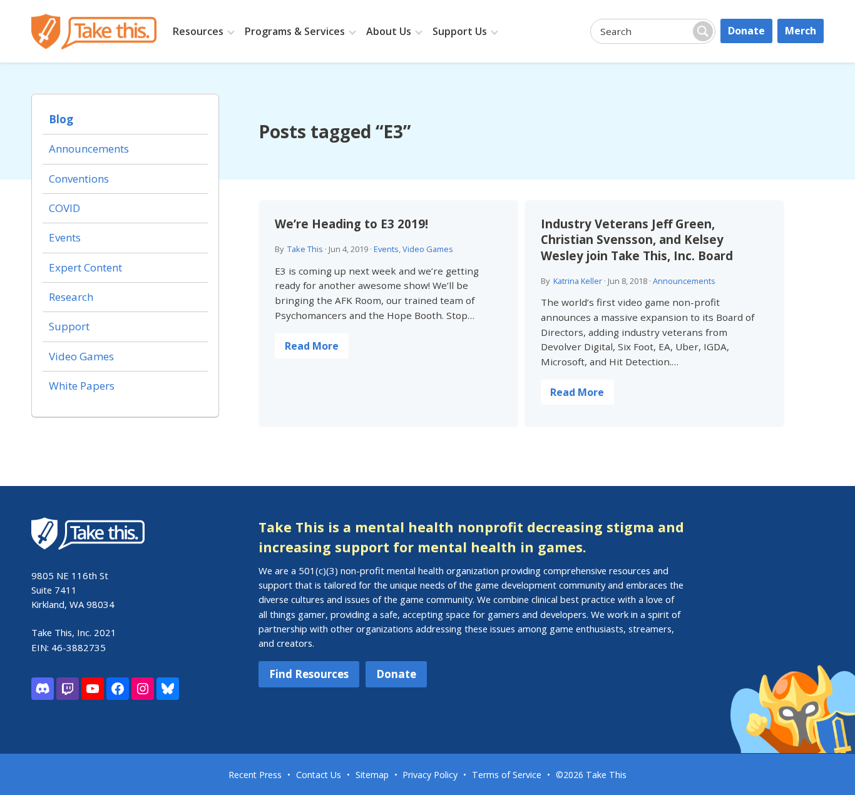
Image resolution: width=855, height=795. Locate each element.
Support (69, 326)
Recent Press (255, 775)
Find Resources (309, 674)
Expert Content (85, 267)
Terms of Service (506, 775)
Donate (746, 31)
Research (71, 297)
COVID (64, 208)
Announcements (684, 280)
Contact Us (318, 775)
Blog (61, 119)
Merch (800, 31)
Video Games (427, 249)
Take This (305, 249)
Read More (312, 346)
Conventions (79, 178)
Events (386, 249)
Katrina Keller (577, 280)
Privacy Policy (430, 775)
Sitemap (372, 775)
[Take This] (93, 32)
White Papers (82, 385)
